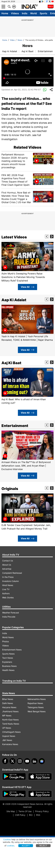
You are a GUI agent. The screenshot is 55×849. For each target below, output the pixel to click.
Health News (8, 670)
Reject (43, 845)
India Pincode (8, 616)
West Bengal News (36, 711)
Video (12, 40)
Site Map (10, 811)
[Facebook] (5, 761)
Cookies (7, 839)
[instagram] (20, 761)
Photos (5, 641)
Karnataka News (10, 744)
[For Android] (14, 793)
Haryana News (9, 707)
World (33, 13)
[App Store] (40, 776)
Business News (9, 666)
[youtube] (27, 761)
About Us (6, 564)
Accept (26, 845)
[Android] (43, 1)
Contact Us (7, 560)
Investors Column (10, 581)
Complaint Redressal (12, 573)
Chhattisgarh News (11, 732)
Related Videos (27, 147)
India (24, 13)
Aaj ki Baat (27, 51)
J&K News (7, 740)
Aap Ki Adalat (13, 300)
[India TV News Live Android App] (14, 776)
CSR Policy (20, 815)
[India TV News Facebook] (47, 1)
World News (8, 637)
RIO (31, 815)
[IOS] (40, 1)
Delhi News (7, 703)
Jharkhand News (10, 711)
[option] (27, 262)
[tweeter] (12, 761)
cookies (10, 845)
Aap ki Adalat (9, 51)
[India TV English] (30, 6)
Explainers (7, 662)
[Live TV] (51, 6)
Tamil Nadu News (10, 723)
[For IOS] (40, 793)
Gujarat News (8, 736)
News (20, 40)
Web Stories (8, 597)
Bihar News (7, 699)
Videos (15, 13)
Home (4, 13)
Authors (6, 593)
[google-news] (42, 761)
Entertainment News (12, 649)
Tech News (7, 658)
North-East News (10, 719)
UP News (6, 728)
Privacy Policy (42, 811)
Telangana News (36, 707)
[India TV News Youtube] (52, 1)
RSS (38, 815)
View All (25, 287)
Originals (9, 488)
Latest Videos (14, 237)
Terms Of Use (25, 811)
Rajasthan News (35, 703)
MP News (6, 715)
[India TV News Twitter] (50, 1)
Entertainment (46, 51)
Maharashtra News (37, 699)
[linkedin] (34, 761)
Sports (43, 13)
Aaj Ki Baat (11, 363)
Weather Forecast (10, 612)
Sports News (8, 653)
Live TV (5, 589)
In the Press (7, 577)
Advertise (6, 569)
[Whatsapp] (44, 90)
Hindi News (7, 585)
